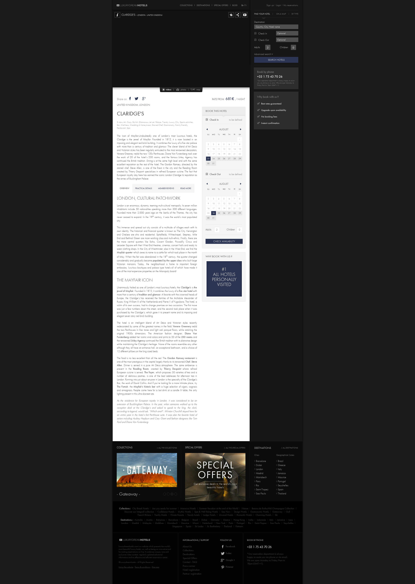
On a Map (281, 13)
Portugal (282, 481)
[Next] (241, 129)
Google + (230, 560)
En (242, 5)
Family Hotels (160, 515)
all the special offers (235, 448)
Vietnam (239, 526)
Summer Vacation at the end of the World (218, 508)
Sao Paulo (261, 493)
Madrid (259, 473)
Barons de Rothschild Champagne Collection (273, 508)
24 (213, 158)
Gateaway (277, 511)
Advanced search (262, 54)
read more (185, 188)
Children (231, 229)
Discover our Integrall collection (139, 511)
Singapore (177, 526)
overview (124, 188)
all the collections (168, 448)
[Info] (117, 17)
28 (234, 158)
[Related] (245, 17)
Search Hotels (276, 59)
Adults (208, 229)
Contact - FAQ (190, 562)
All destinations (290, 448)
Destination (259, 22)
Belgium (185, 519)
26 (224, 158)
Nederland (207, 523)
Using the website (126, 567)
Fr (246, 5)
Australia (139, 519)
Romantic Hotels (244, 515)
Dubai (259, 465)
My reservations (290, 5)
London (259, 469)
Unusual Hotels (226, 515)
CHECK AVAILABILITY (224, 241)
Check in (214, 119)
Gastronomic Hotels (259, 511)
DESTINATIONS (203, 5)
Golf (288, 511)
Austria (149, 519)
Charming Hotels (263, 515)
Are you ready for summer (164, 508)
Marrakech (261, 477)
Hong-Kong (239, 519)
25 (219, 158)
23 (208, 158)
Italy (280, 469)
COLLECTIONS (186, 5)
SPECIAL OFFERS (221, 5)
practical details (143, 188)
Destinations (189, 554)
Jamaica (282, 473)
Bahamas (160, 519)
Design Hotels (240, 511)
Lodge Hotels (209, 515)
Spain (280, 489)
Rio (257, 485)
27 (229, 158)
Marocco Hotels (188, 508)
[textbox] (276, 26)
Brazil (280, 461)
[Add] (231, 17)
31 (213, 163)
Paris (258, 481)
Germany (215, 519)
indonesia (261, 519)
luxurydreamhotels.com (128, 546)
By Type (295, 13)
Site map (155, 567)
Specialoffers (215, 469)
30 (208, 163)
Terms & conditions (142, 567)
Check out (215, 174)
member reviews (166, 188)
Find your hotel (262, 13)
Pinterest (229, 566)
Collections (188, 550)
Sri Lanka (199, 526)
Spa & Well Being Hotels (206, 511)
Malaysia (146, 523)
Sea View (225, 511)
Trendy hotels (193, 515)
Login (278, 5)
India (250, 519)
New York (220, 523)
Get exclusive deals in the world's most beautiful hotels (215, 485)
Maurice (282, 477)
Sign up (270, 5)
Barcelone (261, 461)
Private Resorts (177, 515)
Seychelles (283, 485)
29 (240, 158)
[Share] (238, 17)
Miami (196, 523)
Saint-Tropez (262, 489)
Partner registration (192, 573)
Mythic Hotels (184, 511)
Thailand (282, 493)
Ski (276, 515)
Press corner (189, 566)
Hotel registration (191, 570)
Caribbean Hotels (166, 511)
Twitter (228, 553)
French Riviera (144, 515)
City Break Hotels (140, 508)
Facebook (230, 546)
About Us (187, 546)
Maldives (159, 523)
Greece (281, 465)
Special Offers (190, 558)
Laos (291, 519)
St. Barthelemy (213, 526)
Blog (234, 5)
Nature (245, 508)
